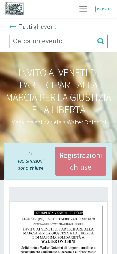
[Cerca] (101, 41)
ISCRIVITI (103, 9)
